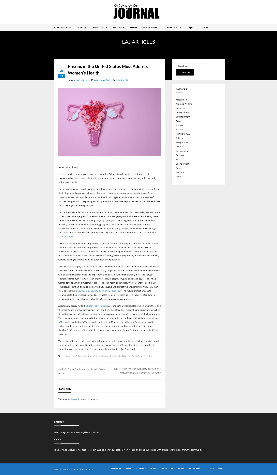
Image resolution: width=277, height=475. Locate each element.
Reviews (180, 155)
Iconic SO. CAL (183, 133)
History (179, 129)
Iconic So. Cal (61, 27)
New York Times (66, 236)
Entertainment (183, 116)
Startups (180, 172)
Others (179, 138)
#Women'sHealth (143, 356)
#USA (131, 356)
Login (205, 27)
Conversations (183, 112)
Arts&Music (181, 99)
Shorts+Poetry (151, 27)
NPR (60, 322)
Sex (177, 159)
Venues (179, 176)
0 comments (122, 80)
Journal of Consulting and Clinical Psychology (99, 290)
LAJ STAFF (192, 27)
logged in (75, 399)
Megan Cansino (81, 80)
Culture (117, 27)
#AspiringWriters (91, 356)
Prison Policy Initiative (97, 305)
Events (179, 121)
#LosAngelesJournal (110, 356)
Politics (179, 146)
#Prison (124, 356)
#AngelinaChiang (74, 356)
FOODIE (79, 27)
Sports (133, 27)
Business (180, 108)
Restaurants (182, 151)
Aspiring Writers (173, 27)
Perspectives (98, 27)
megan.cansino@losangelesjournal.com (80, 432)
